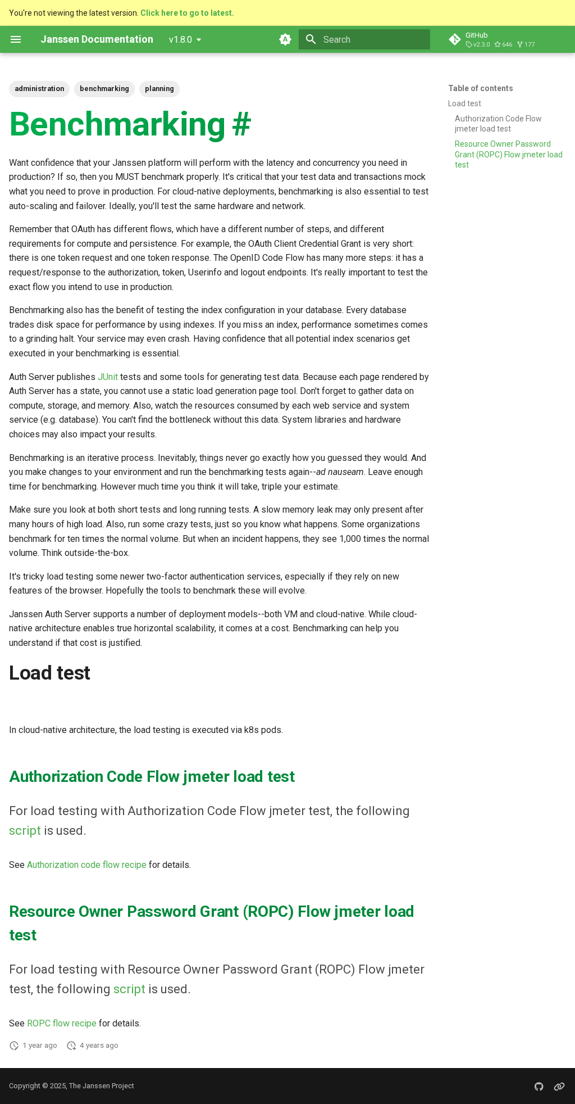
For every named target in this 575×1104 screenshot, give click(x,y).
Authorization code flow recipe (87, 864)
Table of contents (480, 88)
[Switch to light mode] (285, 39)
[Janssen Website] (559, 1086)
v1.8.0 (180, 39)
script (25, 831)
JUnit (108, 377)
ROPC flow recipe (62, 1023)
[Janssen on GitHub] (539, 1086)
